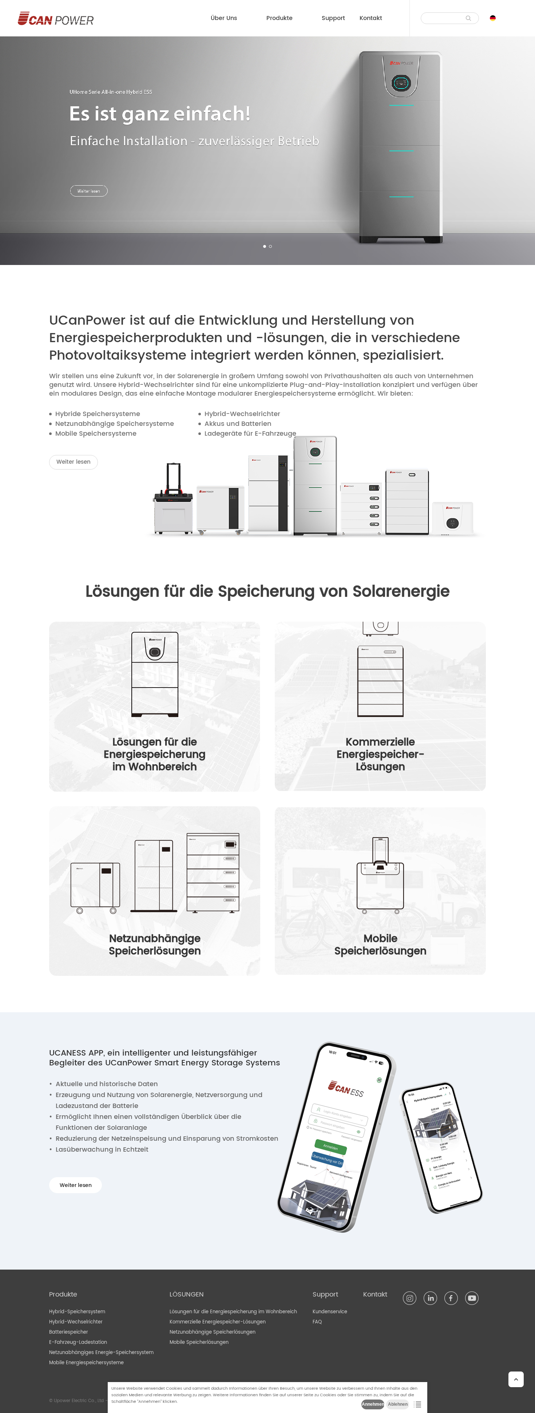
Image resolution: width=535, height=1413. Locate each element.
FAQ (317, 1322)
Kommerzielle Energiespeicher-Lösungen (218, 1322)
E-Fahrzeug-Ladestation (78, 1342)
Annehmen (373, 1404)
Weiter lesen (73, 462)
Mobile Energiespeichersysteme (86, 1363)
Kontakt (371, 18)
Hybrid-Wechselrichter (76, 1322)
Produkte (279, 18)
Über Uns (224, 18)
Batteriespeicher (68, 1332)
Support (333, 18)
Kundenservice (330, 1312)
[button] (264, 246)
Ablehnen (398, 1404)
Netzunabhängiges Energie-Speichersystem (101, 1353)
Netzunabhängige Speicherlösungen (212, 1332)
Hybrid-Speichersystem (77, 1312)
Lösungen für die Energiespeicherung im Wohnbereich (233, 1312)
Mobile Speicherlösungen (199, 1342)
